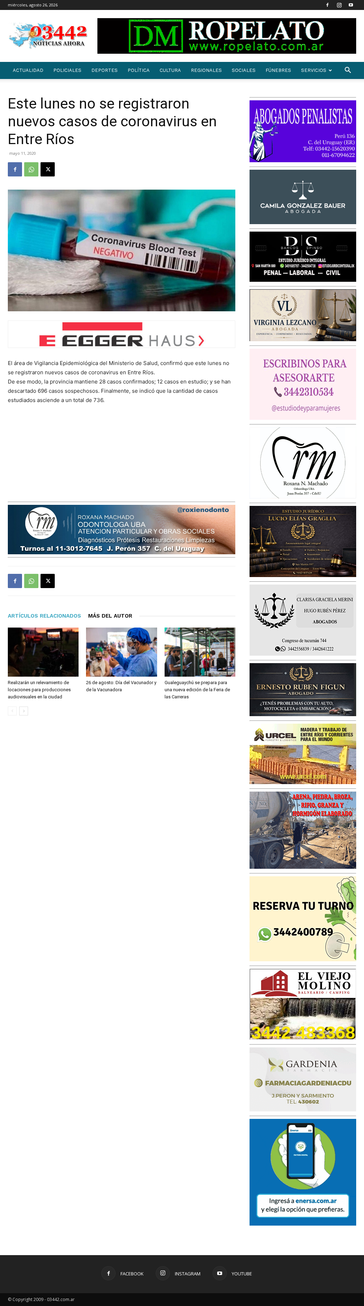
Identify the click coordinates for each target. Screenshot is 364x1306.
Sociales (244, 70)
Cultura (170, 70)
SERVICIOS (313, 70)
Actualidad (28, 70)
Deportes (104, 70)
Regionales (206, 70)
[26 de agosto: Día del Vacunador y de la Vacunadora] (121, 652)
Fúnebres (278, 70)
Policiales (67, 70)
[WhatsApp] (31, 169)
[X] (48, 169)
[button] (347, 71)
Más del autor (110, 616)
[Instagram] (339, 5)
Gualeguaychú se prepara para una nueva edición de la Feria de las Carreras (197, 689)
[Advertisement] (182, 451)
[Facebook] (327, 5)
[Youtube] (351, 5)
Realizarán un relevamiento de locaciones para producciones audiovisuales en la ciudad (39, 689)
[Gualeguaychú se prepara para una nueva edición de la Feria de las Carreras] (200, 652)
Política (139, 70)
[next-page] (23, 711)
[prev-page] (12, 711)
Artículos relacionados (44, 616)
